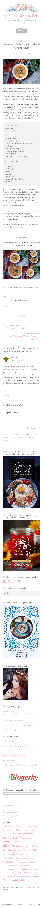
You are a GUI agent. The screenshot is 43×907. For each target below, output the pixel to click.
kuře (4, 854)
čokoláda (21, 880)
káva (8, 854)
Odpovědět (7, 395)
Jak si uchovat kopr (9, 760)
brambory (28, 827)
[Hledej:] (21, 593)
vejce (36, 873)
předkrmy (17, 865)
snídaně (5, 873)
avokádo (19, 827)
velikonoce (7, 876)
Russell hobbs (14, 869)
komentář (33, 428)
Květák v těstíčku (8, 741)
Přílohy (26, 865)
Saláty (24, 869)
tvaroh (33, 873)
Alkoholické (12, 827)
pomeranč (5, 866)
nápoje (18, 858)
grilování (36, 842)
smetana (35, 869)
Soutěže (10, 873)
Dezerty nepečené (25, 834)
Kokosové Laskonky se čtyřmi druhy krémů (17, 746)
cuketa (9, 834)
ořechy (33, 858)
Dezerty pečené (12, 837)
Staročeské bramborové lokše (14, 327)
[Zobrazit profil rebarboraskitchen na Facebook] (5, 581)
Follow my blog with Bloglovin (12, 816)
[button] (15, 257)
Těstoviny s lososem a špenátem (13, 751)
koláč (23, 850)
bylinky (33, 827)
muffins (26, 854)
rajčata (32, 866)
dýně (31, 842)
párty (10, 866)
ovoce (28, 858)
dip (23, 838)
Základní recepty (10, 880)
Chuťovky (11, 830)
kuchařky (34, 850)
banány (23, 826)
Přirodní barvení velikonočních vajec (15, 716)
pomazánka (22, 862)
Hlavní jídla (10, 846)
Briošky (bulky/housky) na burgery (14, 756)
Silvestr (29, 869)
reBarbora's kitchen (21, 16)
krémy (28, 850)
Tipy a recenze (24, 872)
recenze (6, 869)
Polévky (21, 41)
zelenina (32, 877)
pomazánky (31, 862)
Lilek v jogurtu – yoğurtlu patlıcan (13, 730)
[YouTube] (19, 581)
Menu (22, 31)
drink (27, 842)
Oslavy (23, 858)
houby (20, 846)
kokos (14, 850)
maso (19, 854)
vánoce (16, 876)
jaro (32, 846)
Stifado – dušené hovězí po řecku (13, 720)
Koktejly (19, 850)
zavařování (24, 877)
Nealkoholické (9, 858)
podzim (7, 861)
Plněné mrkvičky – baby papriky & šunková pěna (18, 725)
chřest (5, 834)
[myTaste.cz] (7, 806)
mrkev (22, 854)
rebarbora (37, 866)
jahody (28, 846)
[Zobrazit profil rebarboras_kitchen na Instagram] (10, 581)
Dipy (25, 838)
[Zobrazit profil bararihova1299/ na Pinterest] (15, 581)
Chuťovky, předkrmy (27, 830)
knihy (10, 850)
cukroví (14, 834)
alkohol (5, 827)
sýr (15, 873)
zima (37, 877)
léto (15, 853)
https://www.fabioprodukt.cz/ (14, 375)
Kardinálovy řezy (8, 711)
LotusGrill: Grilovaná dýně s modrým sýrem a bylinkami (23, 336)
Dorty (23, 842)
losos (11, 854)
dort (21, 842)
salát (19, 869)
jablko (23, 846)
